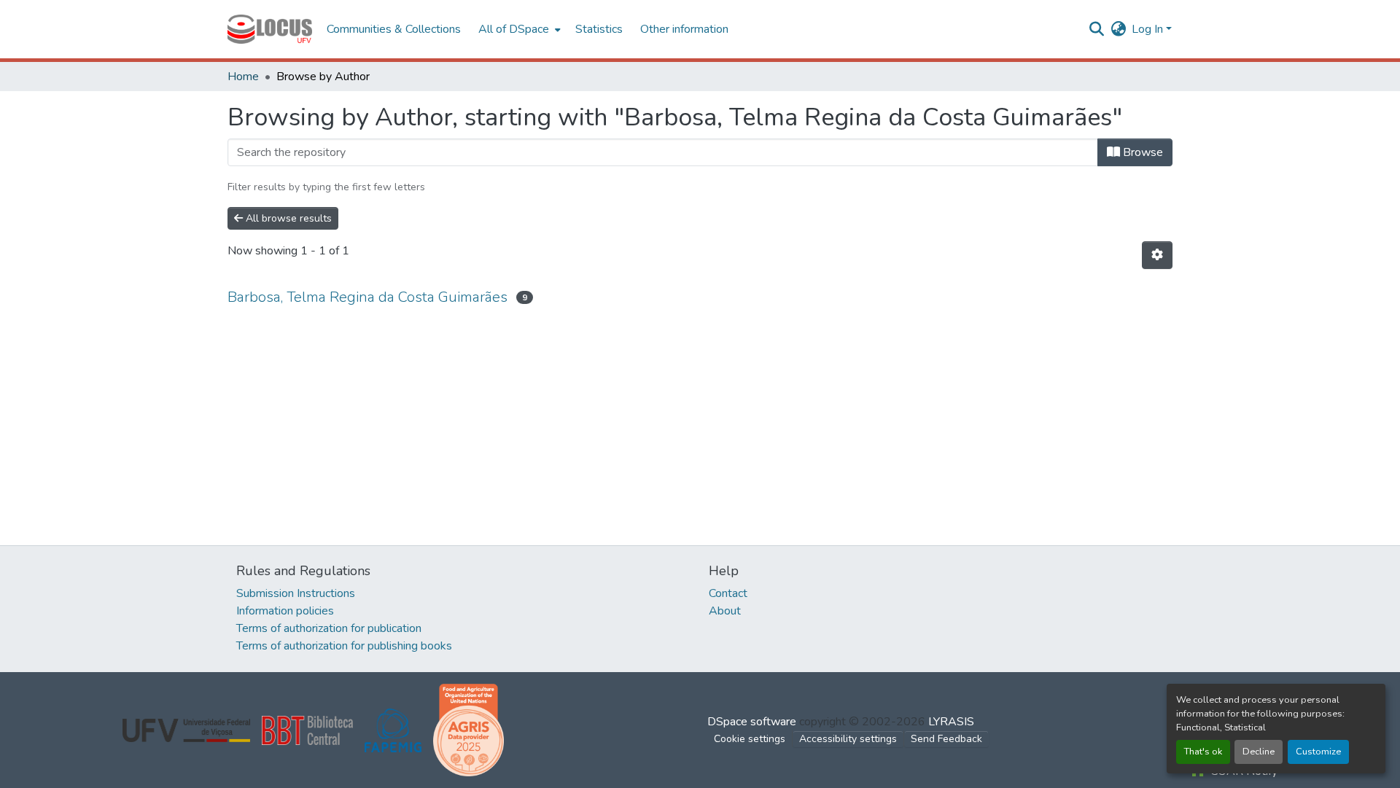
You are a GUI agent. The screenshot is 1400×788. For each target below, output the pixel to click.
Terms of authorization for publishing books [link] (344, 646)
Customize (1318, 751)
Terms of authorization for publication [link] (328, 628)
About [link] (725, 611)
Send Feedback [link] (946, 739)
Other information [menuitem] (684, 29)
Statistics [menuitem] (599, 29)
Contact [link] (728, 593)
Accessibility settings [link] (848, 739)
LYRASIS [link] (951, 722)
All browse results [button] (287, 218)
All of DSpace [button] (513, 29)
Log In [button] (1149, 29)
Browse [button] (1141, 152)
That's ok (1203, 751)
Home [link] (243, 77)
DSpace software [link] (751, 722)
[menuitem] (518, 29)
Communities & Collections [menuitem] (394, 29)
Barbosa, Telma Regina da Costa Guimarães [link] (368, 297)
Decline (1258, 751)
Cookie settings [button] (749, 739)
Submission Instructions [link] (295, 593)
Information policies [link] (285, 611)
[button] (270, 29)
